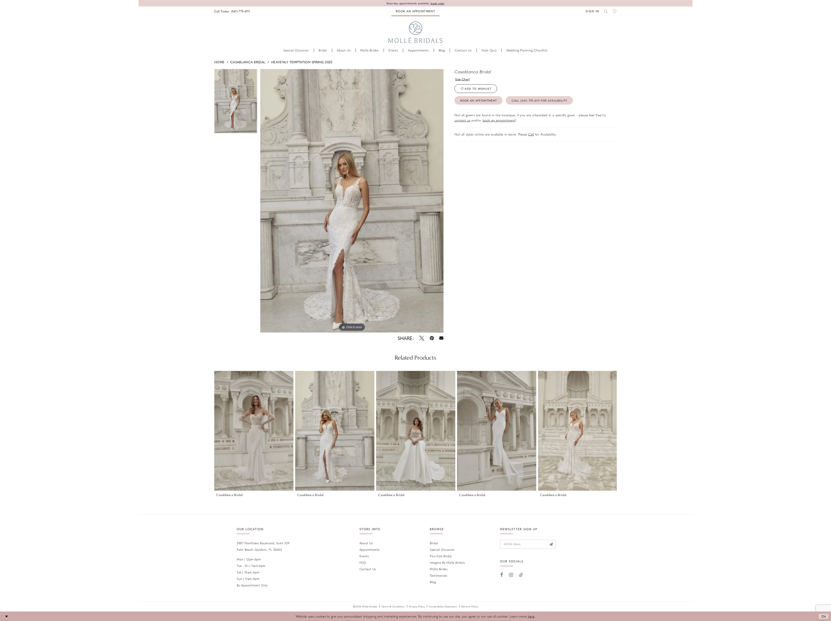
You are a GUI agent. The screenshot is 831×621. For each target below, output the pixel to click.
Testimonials (438, 575)
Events (364, 556)
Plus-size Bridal (441, 556)
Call (531, 134)
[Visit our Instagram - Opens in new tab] (511, 575)
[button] (592, 11)
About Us (366, 543)
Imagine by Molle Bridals (447, 562)
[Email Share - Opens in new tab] (441, 338)
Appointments (369, 549)
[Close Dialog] (6, 616)
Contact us (367, 569)
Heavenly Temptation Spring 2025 (301, 62)
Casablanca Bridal (247, 62)
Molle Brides (439, 569)
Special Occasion (442, 549)
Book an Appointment (478, 100)
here (531, 616)
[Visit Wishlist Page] (614, 11)
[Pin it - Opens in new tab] (432, 338)
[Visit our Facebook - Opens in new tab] (502, 575)
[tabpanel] (235, 102)
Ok (823, 616)
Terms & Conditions (393, 606)
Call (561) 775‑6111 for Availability (539, 100)
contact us (462, 120)
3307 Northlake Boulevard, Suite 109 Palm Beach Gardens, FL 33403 (263, 546)
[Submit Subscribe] (551, 544)
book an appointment (499, 120)
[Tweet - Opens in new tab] (421, 338)
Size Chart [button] (462, 79)
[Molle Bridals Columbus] (415, 32)
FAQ (362, 562)
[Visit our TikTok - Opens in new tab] (521, 575)
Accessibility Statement (443, 606)
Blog (433, 582)
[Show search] (606, 11)
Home (219, 62)
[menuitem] (232, 11)
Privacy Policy (417, 606)
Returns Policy (469, 606)
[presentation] (253, 431)
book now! (437, 3)
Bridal (434, 543)
